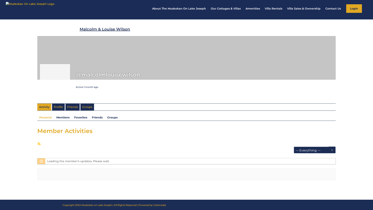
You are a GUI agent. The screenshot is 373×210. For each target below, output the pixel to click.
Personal (45, 117)
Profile (58, 107)
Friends (72, 107)
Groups (87, 107)
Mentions (63, 117)
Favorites (80, 117)
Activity (44, 107)
